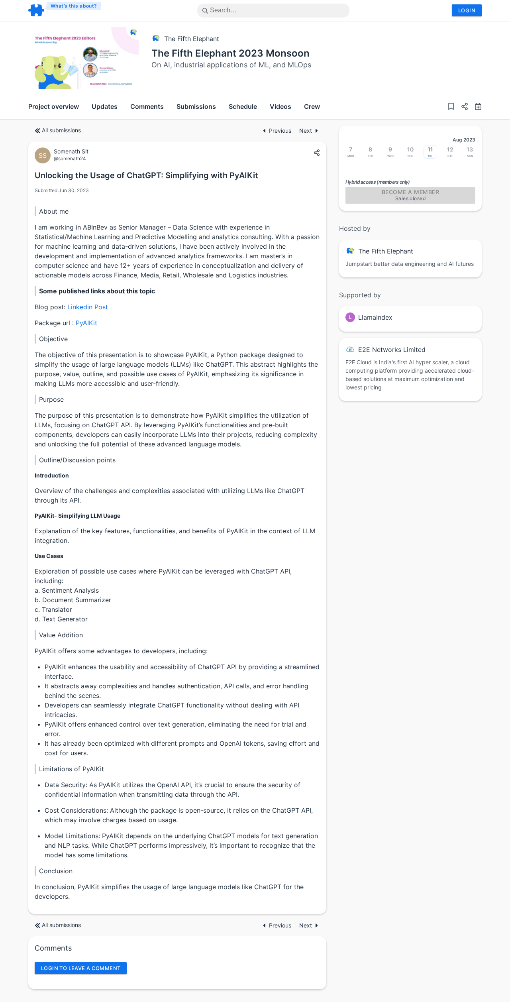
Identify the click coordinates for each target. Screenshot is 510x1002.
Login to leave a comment (80, 968)
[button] (461, 107)
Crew (312, 106)
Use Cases (49, 555)
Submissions (196, 106)
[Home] (65, 10)
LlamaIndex (375, 317)
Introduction (52, 475)
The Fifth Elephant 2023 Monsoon (230, 53)
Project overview (53, 106)
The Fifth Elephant (191, 39)
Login (466, 10)
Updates (105, 106)
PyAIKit (86, 323)
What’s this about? (74, 6)
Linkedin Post (87, 307)
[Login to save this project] (451, 107)
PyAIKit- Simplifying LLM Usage (77, 515)
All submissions (61, 130)
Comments (147, 106)
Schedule (243, 106)
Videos (280, 106)
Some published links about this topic (97, 291)
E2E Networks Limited (392, 350)
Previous (281, 130)
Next (305, 130)
